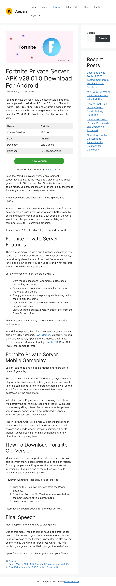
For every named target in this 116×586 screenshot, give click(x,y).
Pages (34, 15)
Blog (86, 7)
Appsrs (21, 11)
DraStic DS (52, 342)
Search (91, 32)
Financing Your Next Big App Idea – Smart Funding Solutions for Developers (98, 142)
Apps (44, 7)
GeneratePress (71, 581)
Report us (51, 169)
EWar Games (43, 335)
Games (56, 7)
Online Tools (71, 7)
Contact (98, 7)
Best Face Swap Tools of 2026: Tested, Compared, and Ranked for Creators (98, 80)
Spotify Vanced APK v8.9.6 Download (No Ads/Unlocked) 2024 (39, 564)
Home (33, 7)
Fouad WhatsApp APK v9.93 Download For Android (33, 567)
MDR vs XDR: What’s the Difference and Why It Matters (98, 96)
